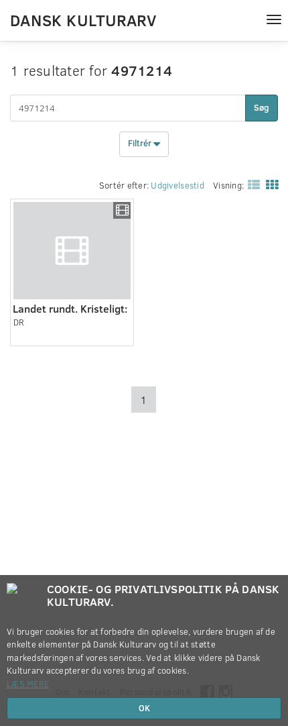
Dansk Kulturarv (83, 19)
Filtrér (140, 144)
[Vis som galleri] (269, 184)
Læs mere (28, 684)
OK (144, 708)
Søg (261, 107)
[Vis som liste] (251, 184)
